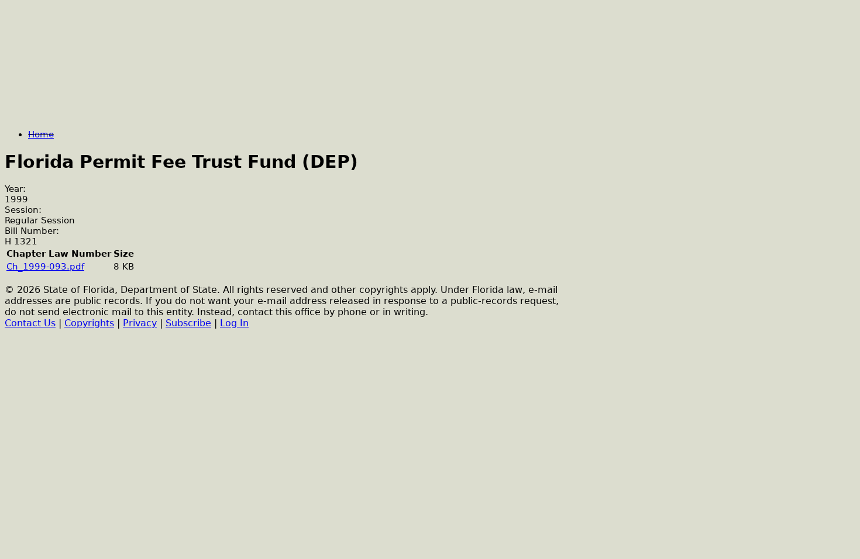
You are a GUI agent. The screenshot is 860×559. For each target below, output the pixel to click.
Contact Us (30, 323)
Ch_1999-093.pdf (45, 266)
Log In (234, 323)
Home (41, 134)
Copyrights (89, 323)
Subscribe (188, 323)
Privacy (140, 323)
